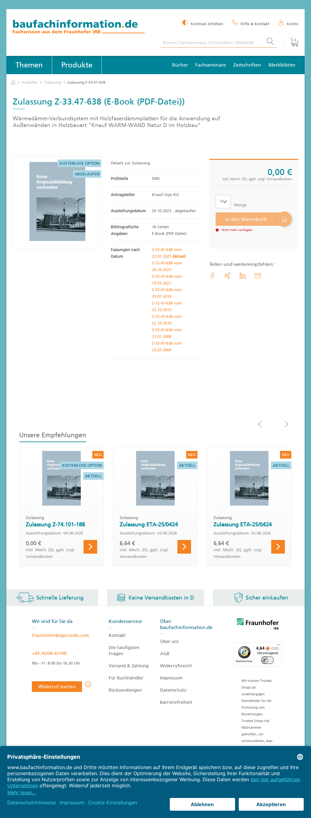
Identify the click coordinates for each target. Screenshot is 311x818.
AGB (164, 653)
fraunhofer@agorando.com (60, 635)
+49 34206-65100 (49, 653)
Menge (240, 205)
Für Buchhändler (126, 678)
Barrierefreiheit (176, 702)
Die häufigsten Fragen (124, 650)
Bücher (180, 65)
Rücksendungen (125, 690)
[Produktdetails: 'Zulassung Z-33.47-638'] (57, 202)
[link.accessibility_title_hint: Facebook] (212, 276)
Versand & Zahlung (129, 665)
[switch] (267, 660)
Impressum (171, 678)
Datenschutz (173, 690)
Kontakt (117, 635)
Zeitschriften (247, 65)
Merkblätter (282, 65)
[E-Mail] (258, 276)
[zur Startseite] (13, 82)
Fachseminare (210, 65)
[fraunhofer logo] (258, 625)
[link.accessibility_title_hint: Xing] (227, 276)
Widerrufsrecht (176, 665)
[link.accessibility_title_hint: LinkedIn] (243, 276)
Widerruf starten (57, 686)
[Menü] (278, 646)
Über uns (169, 641)
